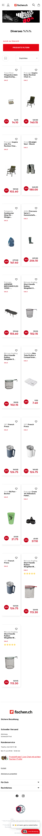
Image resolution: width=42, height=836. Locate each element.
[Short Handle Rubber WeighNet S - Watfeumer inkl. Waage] (31, 313)
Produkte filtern (21, 48)
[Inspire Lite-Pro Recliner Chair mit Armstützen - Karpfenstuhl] (11, 171)
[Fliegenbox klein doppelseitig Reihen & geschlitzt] (11, 102)
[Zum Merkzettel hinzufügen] (16, 70)
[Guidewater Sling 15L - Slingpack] (11, 242)
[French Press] (11, 451)
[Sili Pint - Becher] (11, 519)
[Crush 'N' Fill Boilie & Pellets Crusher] (31, 520)
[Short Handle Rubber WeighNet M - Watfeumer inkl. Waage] (31, 592)
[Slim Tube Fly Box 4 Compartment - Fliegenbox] (31, 382)
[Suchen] (33, 5)
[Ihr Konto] (8, 5)
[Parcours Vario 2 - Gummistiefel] (31, 240)
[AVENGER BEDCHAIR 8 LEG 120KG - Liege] (11, 313)
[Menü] (3, 5)
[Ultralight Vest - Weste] (31, 169)
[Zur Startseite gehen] (21, 5)
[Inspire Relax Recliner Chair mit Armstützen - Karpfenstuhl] (31, 102)
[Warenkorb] (38, 5)
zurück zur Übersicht (11, 41)
